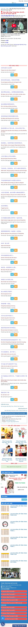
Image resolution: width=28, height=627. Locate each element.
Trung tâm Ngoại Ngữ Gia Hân (12, 421)
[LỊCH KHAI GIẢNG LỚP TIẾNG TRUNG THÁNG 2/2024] (5, 540)
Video (7, 8)
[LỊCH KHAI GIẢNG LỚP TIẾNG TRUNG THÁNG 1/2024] (5, 555)
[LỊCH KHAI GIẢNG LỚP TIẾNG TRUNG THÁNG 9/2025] (5, 508)
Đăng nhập (21, 1)
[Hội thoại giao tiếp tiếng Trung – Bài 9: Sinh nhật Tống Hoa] (21, 450)
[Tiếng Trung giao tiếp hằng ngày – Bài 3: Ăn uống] (7, 433)
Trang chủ (3, 8)
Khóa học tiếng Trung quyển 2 (9, 598)
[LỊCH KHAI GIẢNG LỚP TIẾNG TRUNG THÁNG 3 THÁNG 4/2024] (5, 524)
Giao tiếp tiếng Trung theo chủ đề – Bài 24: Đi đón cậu (16, 410)
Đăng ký (26, 1)
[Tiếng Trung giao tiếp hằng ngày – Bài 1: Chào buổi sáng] (21, 433)
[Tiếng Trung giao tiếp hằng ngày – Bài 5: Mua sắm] (7, 450)
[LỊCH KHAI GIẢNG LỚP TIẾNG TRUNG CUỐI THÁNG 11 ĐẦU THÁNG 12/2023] (5, 563)
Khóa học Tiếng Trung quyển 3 (9, 616)
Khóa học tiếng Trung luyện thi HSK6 (10, 622)
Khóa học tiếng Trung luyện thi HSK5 (10, 603)
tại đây (6, 40)
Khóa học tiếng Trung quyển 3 (9, 600)
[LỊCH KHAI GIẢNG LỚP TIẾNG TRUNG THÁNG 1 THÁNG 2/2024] (5, 547)
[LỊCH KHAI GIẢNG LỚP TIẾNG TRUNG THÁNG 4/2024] (5, 516)
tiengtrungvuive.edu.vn (10, 420)
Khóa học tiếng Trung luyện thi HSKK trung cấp (12, 606)
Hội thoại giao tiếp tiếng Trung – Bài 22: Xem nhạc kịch (12, 406)
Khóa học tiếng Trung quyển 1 (9, 595)
